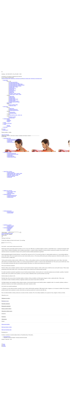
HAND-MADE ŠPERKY (8, 227)
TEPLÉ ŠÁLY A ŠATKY (8, 171)
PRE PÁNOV (5, 106)
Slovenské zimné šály (13, 82)
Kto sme (8, 125)
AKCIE (4, 122)
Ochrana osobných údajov (6, 308)
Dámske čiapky (11, 96)
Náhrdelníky (9, 120)
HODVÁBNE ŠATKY (7, 152)
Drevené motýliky (12, 112)
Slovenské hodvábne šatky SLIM (15, 85)
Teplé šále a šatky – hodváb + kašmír (15, 94)
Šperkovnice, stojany (12, 105)
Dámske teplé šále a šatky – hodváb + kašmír (14, 173)
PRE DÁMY (5, 80)
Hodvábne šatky (11, 87)
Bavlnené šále (11, 91)
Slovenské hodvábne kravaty (14, 110)
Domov (3, 234)
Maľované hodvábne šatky (7, 329)
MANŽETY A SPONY (7, 224)
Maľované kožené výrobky (7, 327)
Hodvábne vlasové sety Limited (14, 101)
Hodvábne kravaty (10, 197)
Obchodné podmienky (6, 303)
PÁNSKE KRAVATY (7, 194)
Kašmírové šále (11, 92)
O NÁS (4, 124)
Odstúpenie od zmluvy (6, 298)
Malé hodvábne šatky (12, 88)
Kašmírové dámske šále (11, 176)
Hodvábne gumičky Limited (13, 100)
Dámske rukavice (12, 97)
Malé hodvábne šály (12, 90)
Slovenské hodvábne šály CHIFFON (16, 84)
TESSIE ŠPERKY (6, 118)
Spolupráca (9, 126)
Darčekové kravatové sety (13, 109)
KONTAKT (5, 127)
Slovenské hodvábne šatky (14, 83)
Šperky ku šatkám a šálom (13, 104)
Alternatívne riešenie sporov (7, 311)
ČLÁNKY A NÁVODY (7, 123)
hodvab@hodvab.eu (7, 336)
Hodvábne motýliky (10, 211)
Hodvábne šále (11, 89)
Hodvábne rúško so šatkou (13, 86)
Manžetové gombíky (12, 116)
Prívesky (8, 121)
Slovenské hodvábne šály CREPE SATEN (14, 139)
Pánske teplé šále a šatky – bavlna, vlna (13, 174)
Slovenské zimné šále (10, 172)
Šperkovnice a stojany (11, 193)
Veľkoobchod (4, 319)
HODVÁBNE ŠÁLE (7, 138)
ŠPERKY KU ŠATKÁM (8, 190)
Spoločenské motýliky (12, 113)
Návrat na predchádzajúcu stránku (7, 233)
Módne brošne (9, 102)
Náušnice (8, 119)
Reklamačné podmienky (6, 306)
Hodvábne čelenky (12, 98)
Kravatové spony (12, 117)
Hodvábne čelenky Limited (13, 99)
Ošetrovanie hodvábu (6, 324)
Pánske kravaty (11, 108)
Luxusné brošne (10, 192)
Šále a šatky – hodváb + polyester (14, 93)
